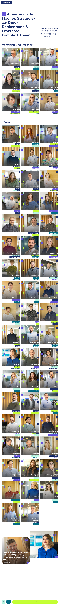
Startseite (3, 7)
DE (7, 602)
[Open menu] (3, 602)
